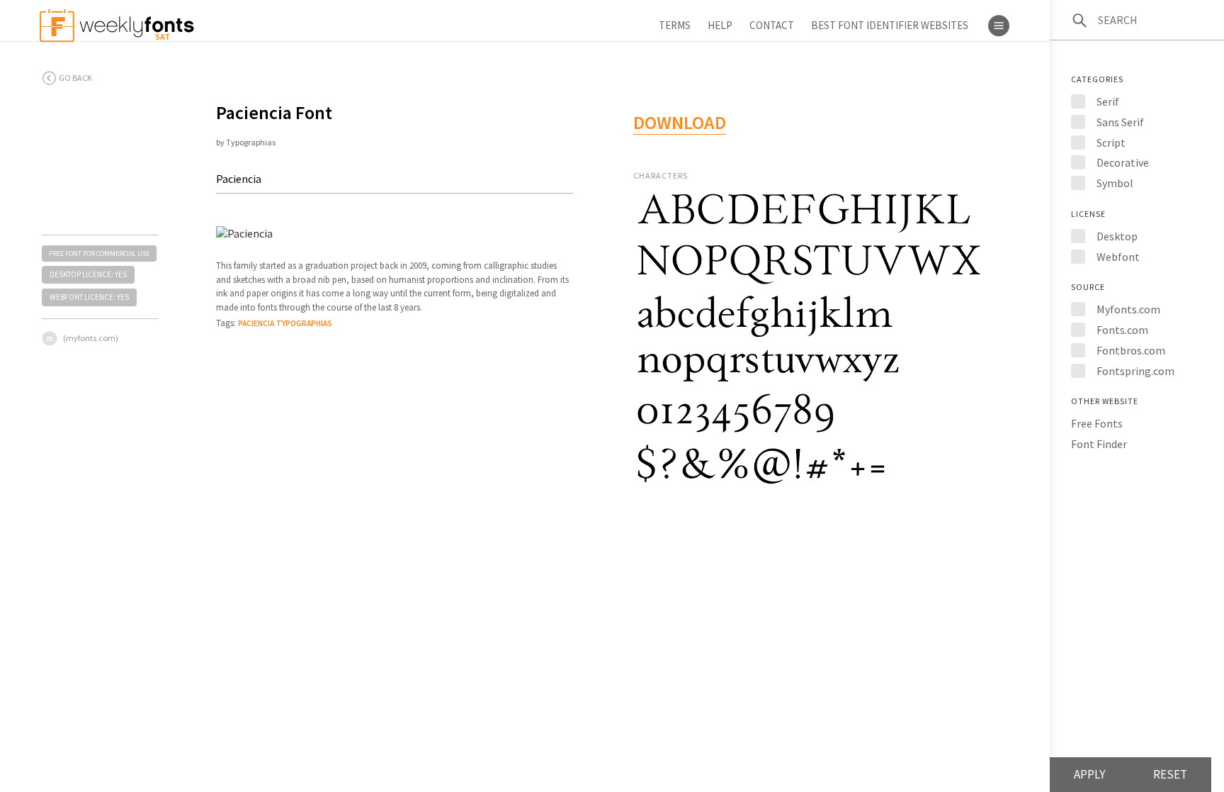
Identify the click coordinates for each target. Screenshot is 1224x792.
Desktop (1117, 236)
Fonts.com (1122, 330)
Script (1111, 142)
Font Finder (1099, 444)
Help (720, 25)
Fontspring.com (1135, 371)
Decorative (1122, 162)
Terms (675, 25)
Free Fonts (1097, 423)
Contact (771, 25)
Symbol (1114, 183)
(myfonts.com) (90, 338)
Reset (1170, 774)
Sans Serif (1120, 122)
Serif (1107, 101)
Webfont (1118, 257)
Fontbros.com (1130, 350)
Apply (1089, 774)
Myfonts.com (1128, 309)
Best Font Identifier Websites (889, 25)
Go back (75, 77)
